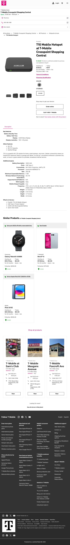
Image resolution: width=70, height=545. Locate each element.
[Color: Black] (39, 84)
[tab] (8, 127)
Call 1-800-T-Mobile (49, 112)
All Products (42, 33)
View (13, 393)
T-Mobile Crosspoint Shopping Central (24, 33)
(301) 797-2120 (35, 381)
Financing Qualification (43, 77)
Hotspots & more (54, 33)
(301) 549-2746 (13, 378)
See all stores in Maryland (35, 407)
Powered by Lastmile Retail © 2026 (35, 542)
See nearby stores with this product (55, 117)
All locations (6, 33)
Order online (50, 106)
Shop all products (35, 330)
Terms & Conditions (42, 74)
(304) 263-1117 (56, 378)
